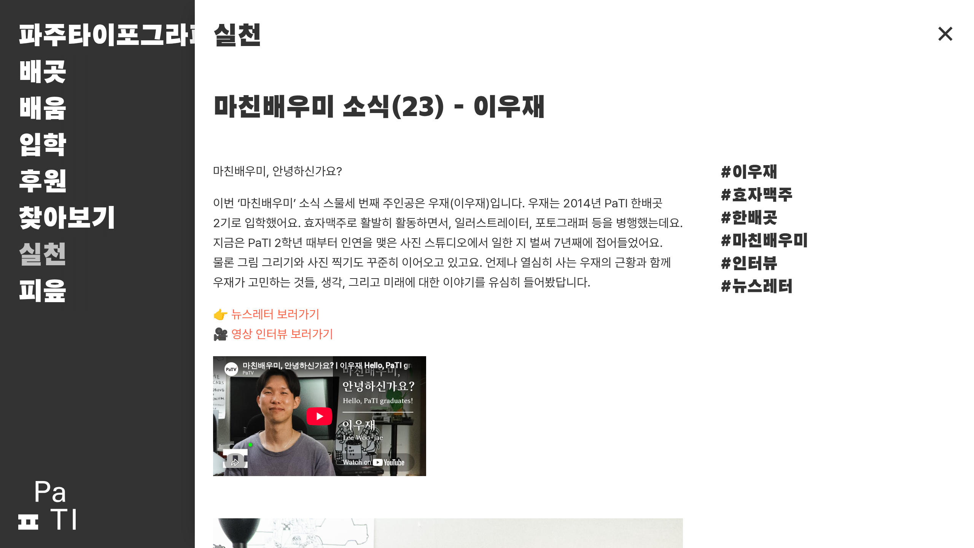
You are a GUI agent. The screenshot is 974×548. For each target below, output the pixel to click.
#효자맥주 (756, 196)
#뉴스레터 (756, 287)
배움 (42, 110)
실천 (42, 256)
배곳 (42, 73)
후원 (42, 183)
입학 (42, 146)
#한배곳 (749, 218)
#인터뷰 (749, 264)
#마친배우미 (764, 241)
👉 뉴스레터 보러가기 (266, 314)
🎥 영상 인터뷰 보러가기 (273, 334)
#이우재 (749, 173)
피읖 (42, 292)
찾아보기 (67, 219)
